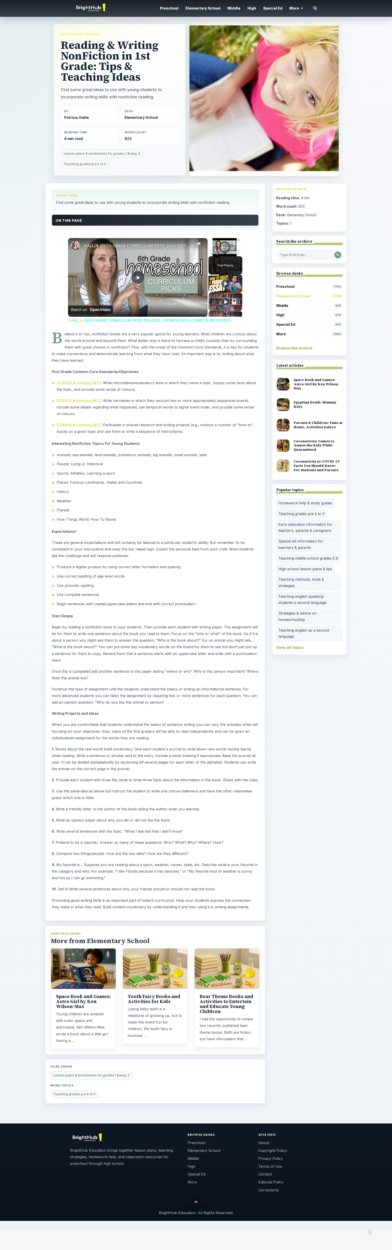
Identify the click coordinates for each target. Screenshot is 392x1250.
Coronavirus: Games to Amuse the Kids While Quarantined (314, 445)
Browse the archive (294, 348)
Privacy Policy (270, 1158)
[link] (75, 245)
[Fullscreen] (238, 253)
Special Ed (273, 8)
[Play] (211, 253)
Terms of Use (270, 1166)
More (308, 334)
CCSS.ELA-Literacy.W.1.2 (79, 383)
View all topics (290, 647)
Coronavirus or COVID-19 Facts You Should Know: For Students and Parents (316, 465)
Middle (234, 8)
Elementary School (203, 8)
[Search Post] (337, 254)
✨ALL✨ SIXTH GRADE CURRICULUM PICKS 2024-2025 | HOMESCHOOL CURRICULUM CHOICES (137, 245)
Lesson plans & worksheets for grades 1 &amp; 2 (102, 153)
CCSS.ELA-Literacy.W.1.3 (79, 400)
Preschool (169, 8)
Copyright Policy (272, 1150)
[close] (370, 1232)
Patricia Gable (76, 117)
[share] (198, 244)
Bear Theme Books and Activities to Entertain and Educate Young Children (226, 1004)
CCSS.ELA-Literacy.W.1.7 (79, 425)
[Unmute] (216, 253)
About (263, 1142)
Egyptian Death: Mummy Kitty (315, 404)
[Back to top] (196, 1202)
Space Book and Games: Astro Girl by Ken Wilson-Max (83, 1001)
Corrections (268, 1190)
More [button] (294, 8)
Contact (265, 1174)
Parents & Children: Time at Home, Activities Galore (318, 424)
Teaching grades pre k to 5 (85, 164)
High (251, 8)
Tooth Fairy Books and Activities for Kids (154, 999)
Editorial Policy (271, 1182)
